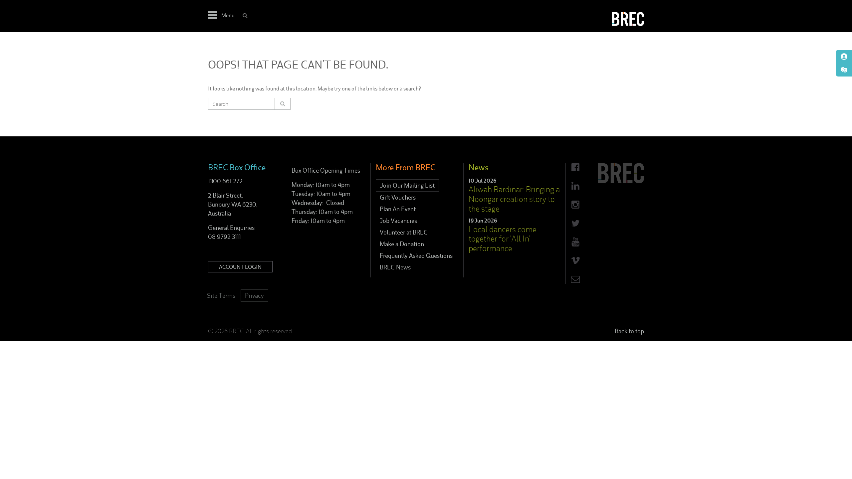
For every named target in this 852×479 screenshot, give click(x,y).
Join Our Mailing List (407, 185)
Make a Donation (402, 243)
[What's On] (844, 70)
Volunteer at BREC (404, 232)
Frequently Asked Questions (416, 255)
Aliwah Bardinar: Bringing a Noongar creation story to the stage (514, 199)
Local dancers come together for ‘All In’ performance (502, 239)
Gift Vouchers (398, 197)
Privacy (254, 295)
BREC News (395, 267)
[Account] (844, 56)
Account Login (240, 266)
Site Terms (221, 295)
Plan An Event (398, 209)
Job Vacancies (398, 220)
